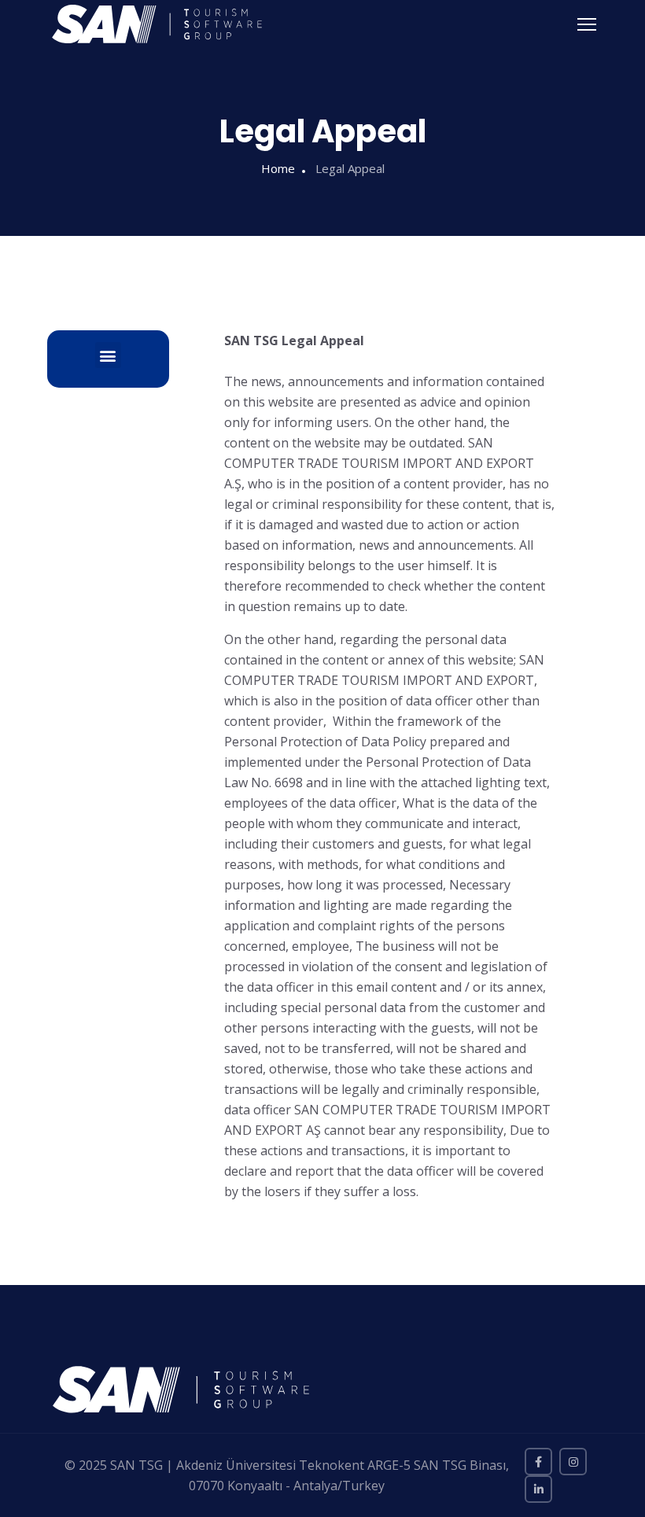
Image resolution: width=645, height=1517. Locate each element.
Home (278, 168)
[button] (108, 355)
